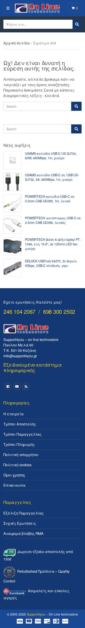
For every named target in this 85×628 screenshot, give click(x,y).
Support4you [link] (36, 614)
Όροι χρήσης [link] (14, 475)
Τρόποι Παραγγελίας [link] (22, 434)
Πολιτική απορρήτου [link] (21, 454)
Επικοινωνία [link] (14, 485)
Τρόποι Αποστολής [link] (19, 424)
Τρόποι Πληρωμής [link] (19, 444)
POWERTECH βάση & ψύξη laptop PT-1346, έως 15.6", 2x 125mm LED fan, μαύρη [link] (53, 244)
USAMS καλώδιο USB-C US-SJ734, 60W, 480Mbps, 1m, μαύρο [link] (51, 155)
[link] (12, 160)
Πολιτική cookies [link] (17, 464)
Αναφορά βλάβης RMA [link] (23, 533)
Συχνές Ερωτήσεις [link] (19, 523)
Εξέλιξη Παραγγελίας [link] (23, 513)
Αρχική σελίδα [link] (16, 43)
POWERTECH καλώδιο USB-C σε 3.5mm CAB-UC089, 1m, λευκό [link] (50, 198)
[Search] (76, 106)
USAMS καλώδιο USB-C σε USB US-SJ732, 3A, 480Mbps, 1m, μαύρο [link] (52, 177)
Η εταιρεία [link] (13, 413)
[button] (10, 14)
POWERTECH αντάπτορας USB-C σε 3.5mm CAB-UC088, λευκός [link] (53, 220)
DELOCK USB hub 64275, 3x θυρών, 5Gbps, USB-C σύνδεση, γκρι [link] (51, 263)
